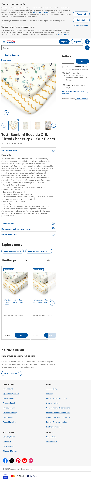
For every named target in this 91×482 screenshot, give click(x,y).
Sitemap (49, 393)
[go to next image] (53, 125)
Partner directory (53, 426)
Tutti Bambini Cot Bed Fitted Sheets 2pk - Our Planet (13, 302)
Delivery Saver (9, 436)
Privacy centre (9, 407)
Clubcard (7, 441)
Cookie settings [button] (52, 403)
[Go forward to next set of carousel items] (52, 303)
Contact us (51, 436)
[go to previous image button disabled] (3, 125)
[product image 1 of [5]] (28, 90)
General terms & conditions (58, 407)
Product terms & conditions (58, 412)
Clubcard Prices (10, 451)
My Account (8, 388)
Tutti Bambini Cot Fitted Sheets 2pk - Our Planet (43, 300)
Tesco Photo (8, 417)
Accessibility (51, 388)
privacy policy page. (40, 12)
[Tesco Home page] (11, 42)
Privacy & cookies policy (56, 398)
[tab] (13, 125)
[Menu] (3, 41)
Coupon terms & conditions (58, 417)
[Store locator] (87, 41)
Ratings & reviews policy (56, 422)
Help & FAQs (8, 398)
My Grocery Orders (11, 393)
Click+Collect (8, 446)
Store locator (51, 441)
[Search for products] (87, 47)
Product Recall (9, 403)
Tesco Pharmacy (10, 412)
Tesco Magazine (9, 422)
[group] (15, 303)
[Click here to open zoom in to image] (6, 112)
